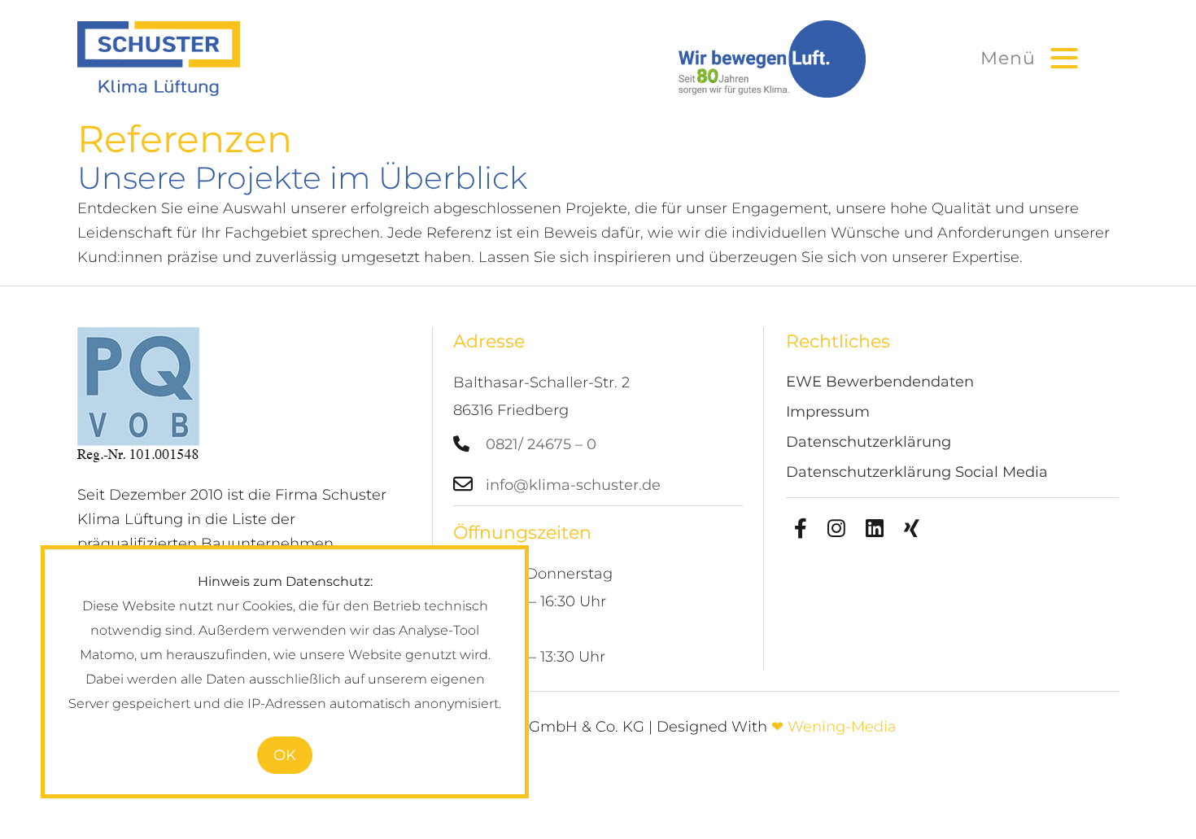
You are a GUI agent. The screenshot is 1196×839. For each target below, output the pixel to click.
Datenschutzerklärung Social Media (917, 474)
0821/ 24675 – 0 (541, 444)
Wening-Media (842, 727)
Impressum (828, 414)
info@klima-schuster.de (573, 485)
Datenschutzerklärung (868, 444)
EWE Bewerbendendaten (880, 384)
